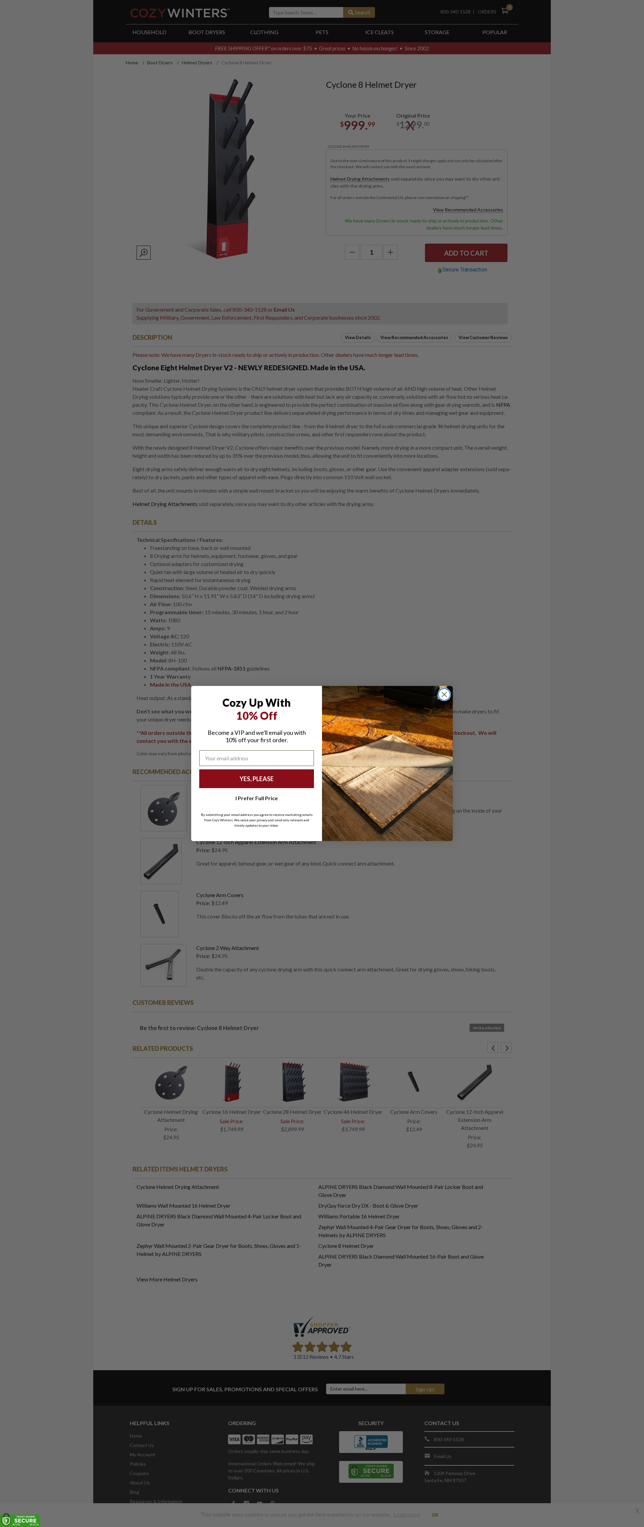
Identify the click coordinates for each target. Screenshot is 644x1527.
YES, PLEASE (256, 778)
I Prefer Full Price (256, 798)
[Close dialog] (444, 694)
